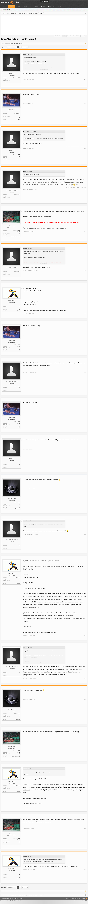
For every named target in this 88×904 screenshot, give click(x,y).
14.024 (18, 114)
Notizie (43, 6)
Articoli (60, 6)
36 (19, 117)
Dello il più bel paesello (15, 236)
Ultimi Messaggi (6, 9)
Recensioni (51, 6)
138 (19, 306)
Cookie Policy (85, 900)
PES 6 (9, 40)
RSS (86, 898)
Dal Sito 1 (64, 35)
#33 (85, 534)
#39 (85, 828)
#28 (85, 335)
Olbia (19, 119)
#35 (85, 678)
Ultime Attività (27, 6)
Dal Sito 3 (73, 35)
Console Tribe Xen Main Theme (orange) (9, 898)
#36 (85, 699)
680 (19, 196)
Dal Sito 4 (78, 35)
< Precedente (10, 47)
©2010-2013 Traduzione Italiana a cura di (12, 902)
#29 (85, 372)
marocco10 (11, 300)
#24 (85, 189)
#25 (85, 231)
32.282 (18, 231)
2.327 (19, 504)
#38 (85, 806)
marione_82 (12, 498)
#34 (85, 635)
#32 (85, 488)
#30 (85, 411)
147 (19, 507)
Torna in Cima (82, 898)
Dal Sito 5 (83, 35)
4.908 (19, 234)
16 (19, 79)
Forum (11, 6)
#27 (85, 313)
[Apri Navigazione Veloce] (85, 13)
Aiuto (36, 6)
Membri (18, 6)
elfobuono (17, 40)
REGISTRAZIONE (58, 35)
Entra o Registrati (44, 1)
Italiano (21, 898)
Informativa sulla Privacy (76, 900)
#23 (85, 148)
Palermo (18, 310)
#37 (85, 740)
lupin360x (12, 109)
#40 (85, 869)
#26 (85, 270)
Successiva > (25, 47)
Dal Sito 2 (69, 35)
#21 (85, 79)
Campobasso (17, 508)
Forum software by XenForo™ (12, 900)
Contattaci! (68, 898)
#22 (85, 103)
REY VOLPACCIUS (12, 190)
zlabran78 (12, 73)
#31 (85, 449)
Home (4, 6)
